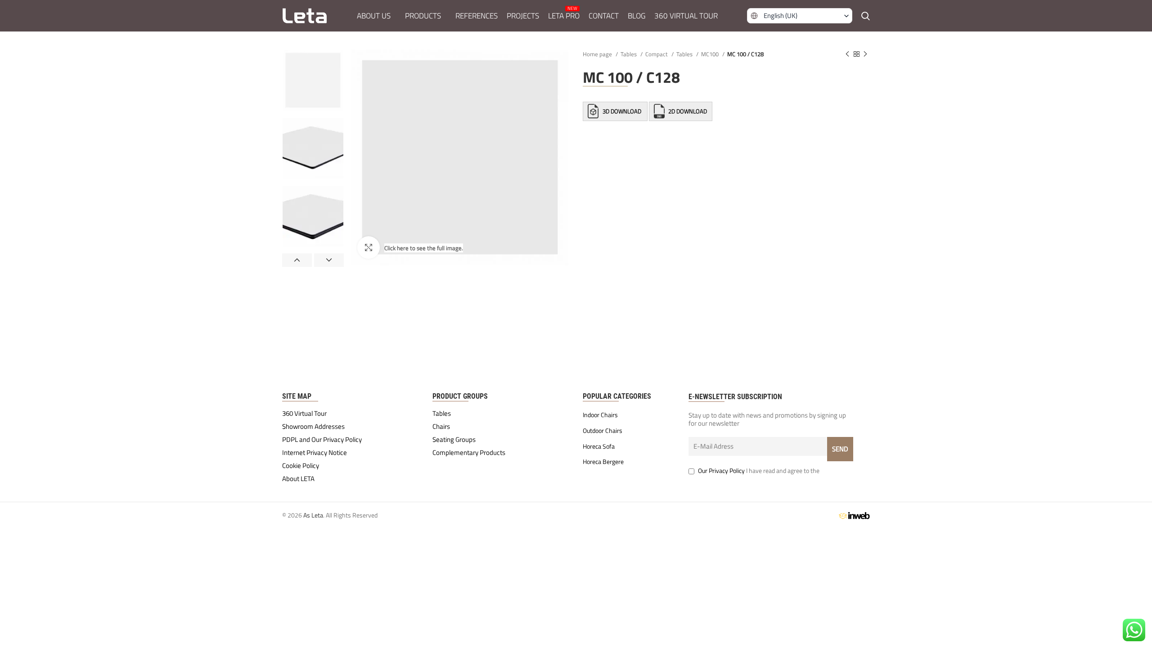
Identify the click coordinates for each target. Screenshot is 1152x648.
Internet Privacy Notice (314, 453)
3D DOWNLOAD (622, 111)
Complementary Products (468, 453)
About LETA (298, 479)
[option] (313, 80)
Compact (657, 54)
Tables (629, 54)
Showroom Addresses (313, 426)
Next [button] (329, 260)
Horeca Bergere (603, 461)
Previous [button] (297, 260)
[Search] (865, 16)
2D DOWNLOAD (687, 111)
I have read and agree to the (758, 470)
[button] (799, 15)
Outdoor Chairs (602, 430)
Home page (598, 54)
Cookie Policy (300, 466)
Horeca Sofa (599, 446)
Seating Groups (454, 439)
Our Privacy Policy (721, 470)
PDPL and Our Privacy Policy (322, 439)
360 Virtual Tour (304, 413)
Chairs (441, 426)
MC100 (710, 54)
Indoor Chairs (600, 414)
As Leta (313, 515)
